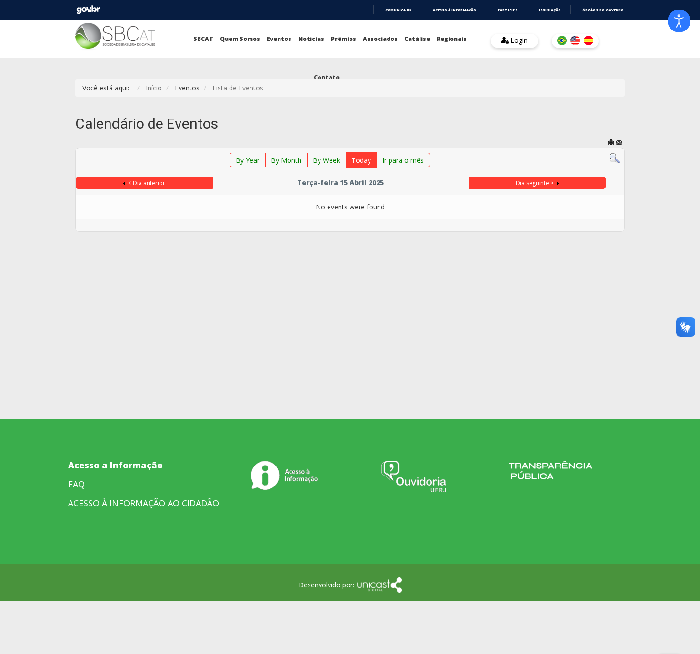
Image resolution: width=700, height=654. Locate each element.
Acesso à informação (454, 10)
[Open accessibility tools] (679, 21)
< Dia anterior (146, 183)
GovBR (88, 9)
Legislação (550, 10)
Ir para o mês (403, 160)
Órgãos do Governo (603, 10)
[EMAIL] (619, 143)
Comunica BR (398, 10)
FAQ (76, 484)
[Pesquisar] (615, 157)
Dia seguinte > (535, 183)
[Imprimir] (611, 143)
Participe (507, 10)
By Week (326, 160)
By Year (248, 160)
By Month (286, 160)
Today (361, 160)
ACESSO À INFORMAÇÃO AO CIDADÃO (143, 503)
